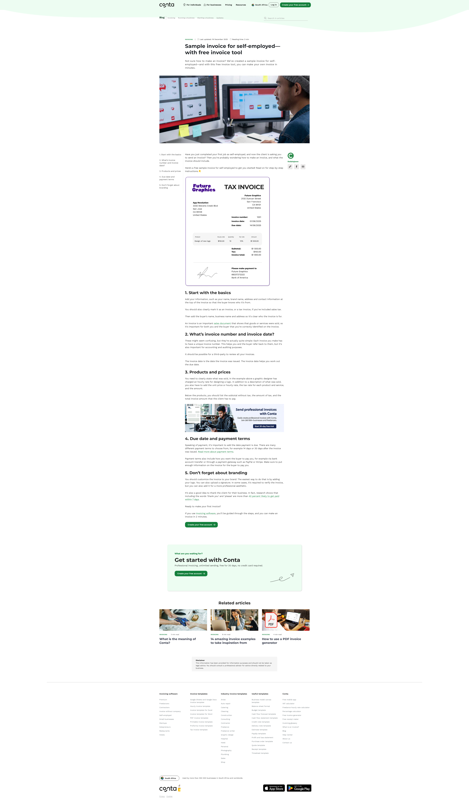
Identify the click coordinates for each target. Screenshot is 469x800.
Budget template (259, 710)
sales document (222, 323)
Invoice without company (170, 711)
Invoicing (171, 18)
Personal (224, 746)
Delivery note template (261, 726)
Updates (219, 18)
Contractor (225, 723)
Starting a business (205, 18)
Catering (224, 707)
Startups (163, 723)
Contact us (287, 743)
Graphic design (227, 735)
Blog (162, 17)
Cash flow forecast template (264, 714)
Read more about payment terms (215, 451)
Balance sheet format (261, 706)
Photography (226, 750)
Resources (241, 5)
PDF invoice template (199, 718)
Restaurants (164, 731)
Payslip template (259, 734)
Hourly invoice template (200, 706)
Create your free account (294, 5)
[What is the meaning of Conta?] (183, 630)
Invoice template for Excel (201, 710)
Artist (223, 700)
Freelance (225, 727)
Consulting (225, 719)
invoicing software (205, 513)
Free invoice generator (291, 715)
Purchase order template (262, 741)
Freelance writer (228, 731)
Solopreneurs (165, 727)
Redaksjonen (293, 161)
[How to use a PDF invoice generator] (286, 630)
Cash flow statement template (265, 718)
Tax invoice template (199, 730)
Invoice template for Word (201, 714)
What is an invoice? (290, 727)
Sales (223, 758)
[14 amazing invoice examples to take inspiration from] (234, 630)
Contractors (164, 707)
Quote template (258, 745)
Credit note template (261, 722)
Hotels (162, 735)
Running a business (186, 18)
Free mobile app (289, 700)
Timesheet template (260, 753)
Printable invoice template (201, 722)
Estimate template (259, 730)
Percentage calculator (291, 711)
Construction (226, 715)
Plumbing (225, 754)
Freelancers (164, 704)
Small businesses (166, 719)
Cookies (169, 796)
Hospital (224, 739)
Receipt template (259, 749)
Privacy (162, 796)
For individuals (194, 5)
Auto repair (225, 704)
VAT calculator (288, 704)
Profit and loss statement (262, 737)
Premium (163, 700)
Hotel (223, 743)
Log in (274, 5)
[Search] (265, 18)
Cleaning (224, 711)
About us (286, 739)
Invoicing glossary (289, 723)
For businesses (214, 5)
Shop (223, 762)
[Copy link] (290, 166)
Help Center (287, 735)
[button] (169, 778)
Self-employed (165, 715)
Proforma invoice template (201, 726)
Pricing (228, 5)
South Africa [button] (261, 5)
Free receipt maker (290, 719)
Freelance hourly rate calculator (296, 707)
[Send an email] (303, 166)
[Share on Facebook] (296, 166)
